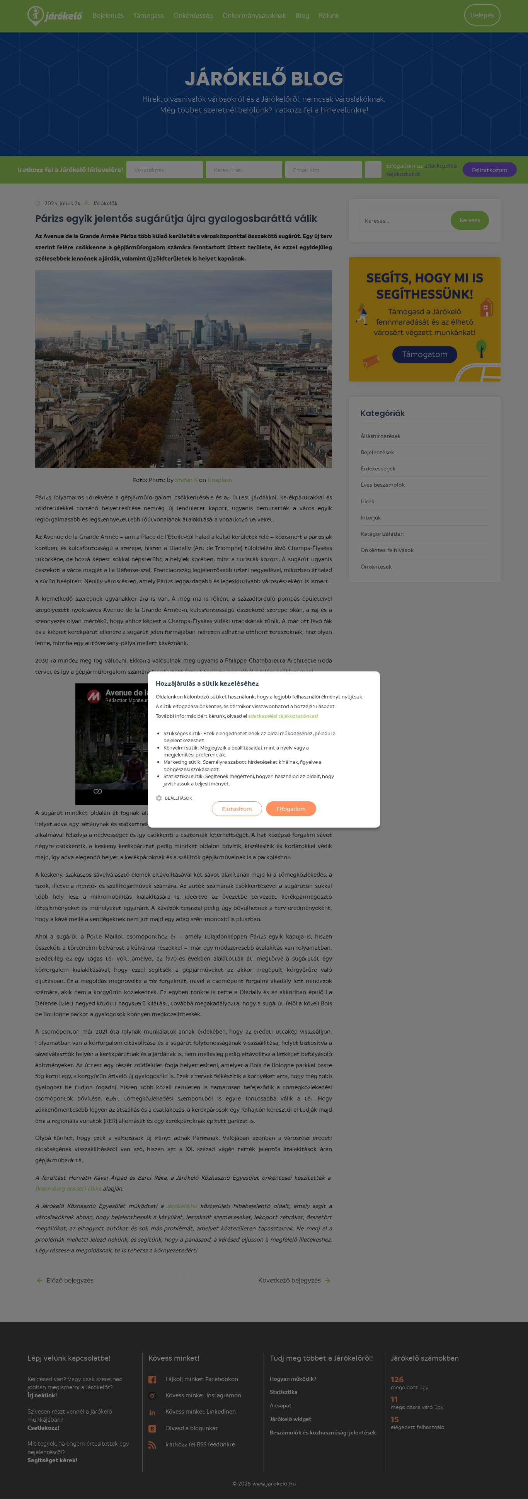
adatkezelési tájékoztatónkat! (283, 715)
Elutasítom (237, 809)
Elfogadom (291, 809)
